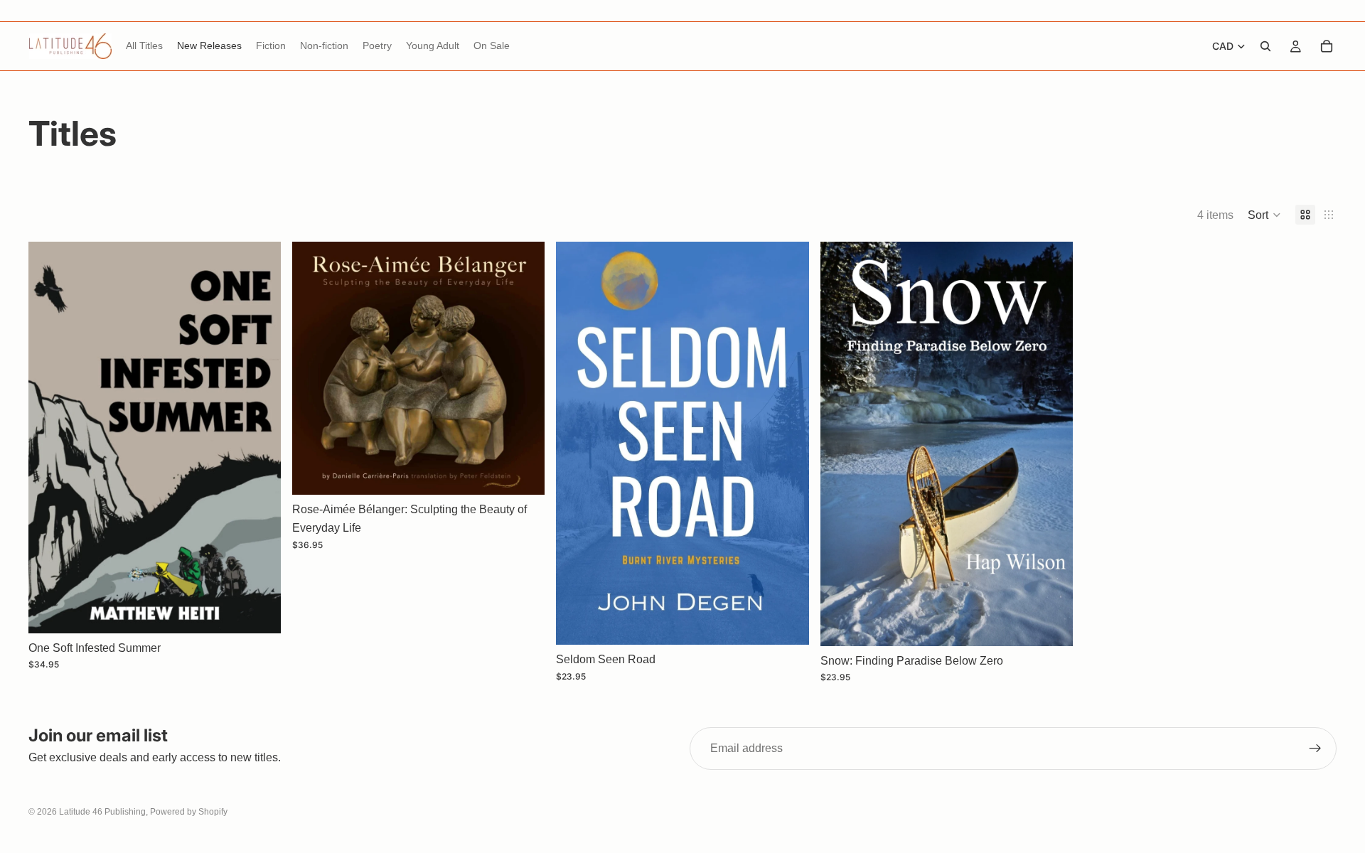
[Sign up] (1315, 748)
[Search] (1265, 46)
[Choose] (259, 611)
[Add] (523, 473)
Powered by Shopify (189, 812)
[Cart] (1326, 46)
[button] (1264, 214)
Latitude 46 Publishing (102, 812)
